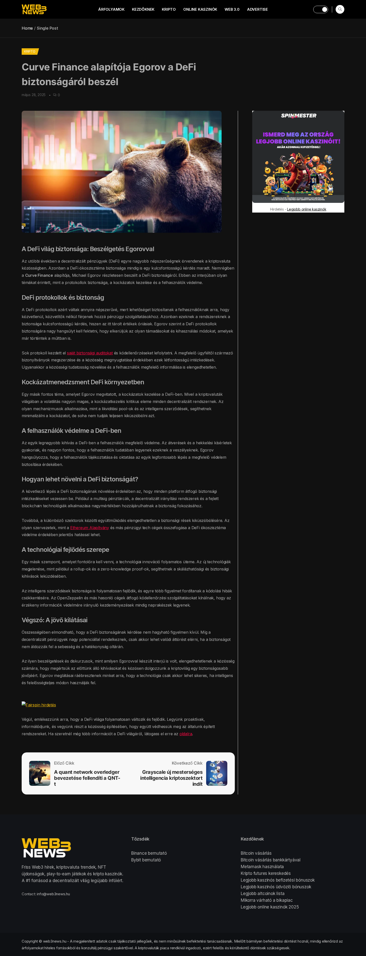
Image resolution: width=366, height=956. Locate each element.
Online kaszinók (200, 9)
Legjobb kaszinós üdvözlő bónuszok (276, 886)
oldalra (186, 733)
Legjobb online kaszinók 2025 (270, 906)
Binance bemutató (149, 853)
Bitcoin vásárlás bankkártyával (271, 859)
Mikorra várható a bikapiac (267, 900)
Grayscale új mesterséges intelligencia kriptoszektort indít (171, 778)
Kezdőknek (143, 9)
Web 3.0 (232, 9)
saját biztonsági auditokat (90, 352)
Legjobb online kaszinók (306, 209)
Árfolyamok (111, 9)
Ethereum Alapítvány (89, 527)
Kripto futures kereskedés (266, 873)
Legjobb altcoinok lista (262, 893)
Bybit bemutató (146, 859)
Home (27, 28)
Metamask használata (262, 866)
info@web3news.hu (53, 894)
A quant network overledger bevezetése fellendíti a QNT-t (87, 778)
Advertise (257, 9)
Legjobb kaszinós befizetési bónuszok (278, 880)
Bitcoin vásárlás (256, 853)
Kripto (169, 9)
